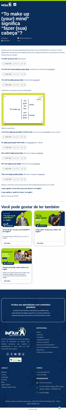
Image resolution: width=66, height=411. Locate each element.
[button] (14, 4)
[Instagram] (7, 354)
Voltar (39, 404)
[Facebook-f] (11, 354)
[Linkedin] (19, 354)
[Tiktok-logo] (23, 354)
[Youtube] (15, 354)
